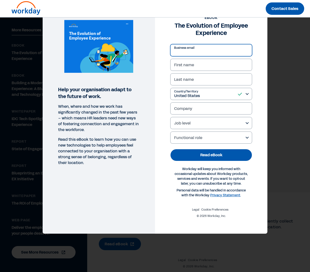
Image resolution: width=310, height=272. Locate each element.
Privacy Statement (225, 195)
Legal (195, 210)
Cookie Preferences (214, 210)
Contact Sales (284, 8)
